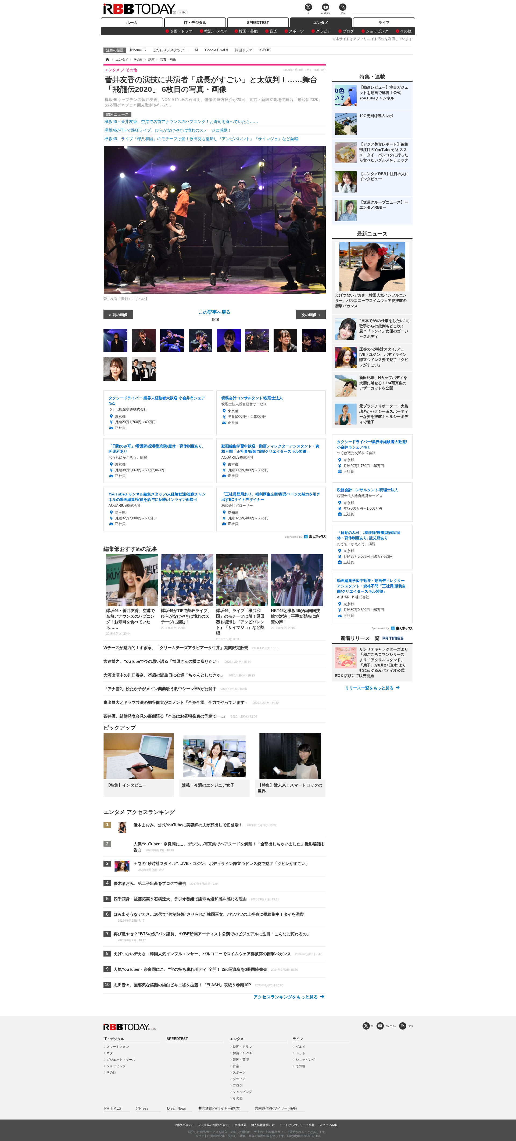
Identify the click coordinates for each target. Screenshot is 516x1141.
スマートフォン (117, 1047)
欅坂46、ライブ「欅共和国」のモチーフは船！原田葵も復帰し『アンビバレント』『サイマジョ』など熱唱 (201, 138)
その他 (405, 31)
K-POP (264, 50)
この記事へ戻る (215, 315)
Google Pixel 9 (216, 50)
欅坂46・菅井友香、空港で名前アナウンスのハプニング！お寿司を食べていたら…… (181, 121)
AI (196, 50)
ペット (300, 1053)
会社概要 (240, 1124)
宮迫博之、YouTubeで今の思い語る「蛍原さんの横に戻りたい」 (177, 661)
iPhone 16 (138, 50)
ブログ (348, 31)
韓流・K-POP (215, 31)
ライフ (384, 22)
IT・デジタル (195, 22)
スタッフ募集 (328, 1124)
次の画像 (309, 314)
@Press (142, 1108)
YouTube (391, 1026)
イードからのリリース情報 (297, 1124)
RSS (410, 1026)
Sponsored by (293, 536)
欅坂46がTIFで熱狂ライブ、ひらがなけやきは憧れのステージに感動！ (168, 130)
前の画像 (120, 314)
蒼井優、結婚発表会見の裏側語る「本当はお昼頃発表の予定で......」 (180, 716)
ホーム (132, 22)
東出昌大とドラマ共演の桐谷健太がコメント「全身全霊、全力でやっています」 (191, 702)
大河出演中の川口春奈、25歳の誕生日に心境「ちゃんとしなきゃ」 (179, 675)
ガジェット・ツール (120, 1060)
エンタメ (320, 22)
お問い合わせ (184, 1124)
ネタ (109, 1053)
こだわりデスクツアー (170, 50)
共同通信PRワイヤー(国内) (219, 1108)
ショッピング (377, 31)
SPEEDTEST (258, 22)
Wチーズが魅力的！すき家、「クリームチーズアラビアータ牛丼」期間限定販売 (190, 647)
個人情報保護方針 (263, 1124)
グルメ (300, 1047)
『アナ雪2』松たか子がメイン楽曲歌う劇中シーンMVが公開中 (175, 688)
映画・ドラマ (181, 31)
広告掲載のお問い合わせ (214, 1124)
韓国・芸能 (248, 31)
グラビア (323, 31)
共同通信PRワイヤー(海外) (276, 1108)
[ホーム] (106, 59)
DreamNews (176, 1108)
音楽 (273, 31)
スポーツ (296, 31)
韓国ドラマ (243, 50)
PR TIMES (112, 1108)
